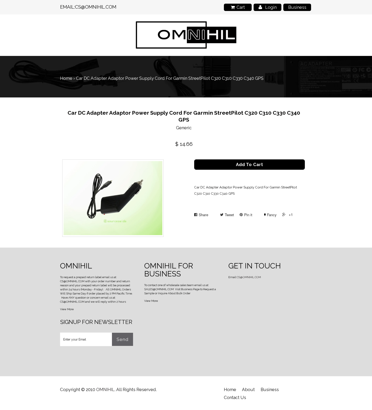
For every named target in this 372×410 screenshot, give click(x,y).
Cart (241, 7)
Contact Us (235, 397)
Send (122, 339)
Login (271, 7)
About (248, 389)
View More (67, 309)
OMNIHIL (105, 389)
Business (297, 7)
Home (66, 78)
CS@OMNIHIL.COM (95, 7)
